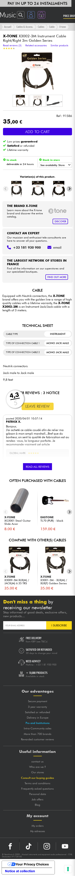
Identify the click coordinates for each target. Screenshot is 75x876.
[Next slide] (69, 189)
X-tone (62, 26)
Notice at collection (20, 871)
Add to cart (37, 131)
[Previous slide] (5, 189)
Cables (41, 26)
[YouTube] (65, 846)
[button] (21, 101)
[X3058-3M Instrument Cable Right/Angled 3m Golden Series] (37, 189)
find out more (56, 277)
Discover (60, 221)
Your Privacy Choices (32, 864)
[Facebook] (10, 846)
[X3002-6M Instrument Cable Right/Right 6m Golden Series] (16, 189)
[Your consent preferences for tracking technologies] (68, 869)
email (57, 247)
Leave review (37, 406)
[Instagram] (47, 846)
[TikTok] (29, 846)
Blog (37, 804)
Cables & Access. (24, 26)
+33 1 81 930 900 (46, 664)
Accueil (7, 26)
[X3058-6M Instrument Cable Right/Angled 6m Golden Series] (59, 189)
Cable (52, 26)
